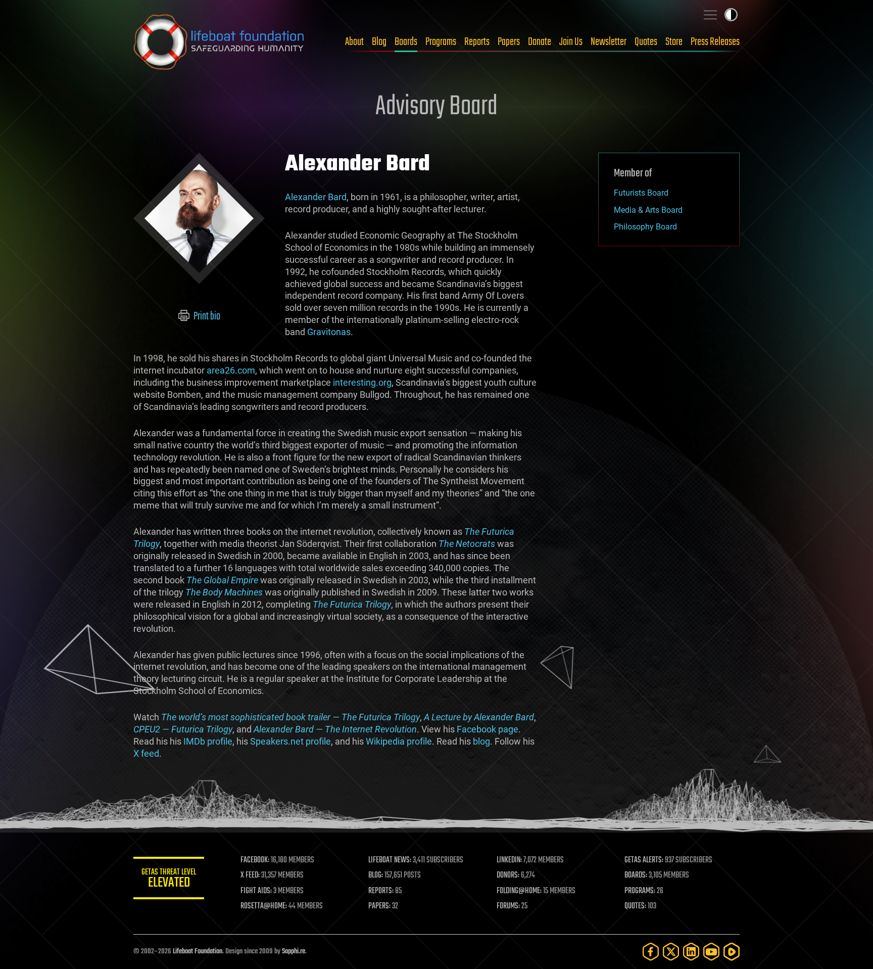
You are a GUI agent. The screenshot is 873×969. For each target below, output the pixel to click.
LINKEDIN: (509, 860)
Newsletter (608, 42)
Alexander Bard (316, 197)
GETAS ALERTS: (643, 860)
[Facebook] (651, 951)
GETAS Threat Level (168, 880)
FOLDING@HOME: (519, 891)
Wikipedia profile (399, 741)
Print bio (206, 316)
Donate (539, 42)
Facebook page (487, 729)
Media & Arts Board (648, 210)
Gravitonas (329, 332)
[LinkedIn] (691, 951)
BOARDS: (635, 875)
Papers (509, 42)
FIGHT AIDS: (256, 891)
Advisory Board (436, 107)
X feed (146, 753)
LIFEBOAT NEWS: (389, 860)
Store (674, 42)
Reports (477, 42)
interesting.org (362, 382)
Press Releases (715, 42)
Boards (406, 42)
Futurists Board (641, 193)
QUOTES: (635, 906)
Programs (440, 42)
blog (481, 741)
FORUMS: (508, 906)
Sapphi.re (293, 951)
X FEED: (250, 875)
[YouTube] (711, 951)
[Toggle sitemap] (710, 14)
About (354, 42)
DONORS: (508, 875)
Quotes (646, 42)
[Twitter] (671, 951)
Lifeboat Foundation (197, 951)
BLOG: (375, 875)
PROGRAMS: (639, 891)
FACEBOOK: (254, 860)
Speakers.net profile (290, 741)
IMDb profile (207, 741)
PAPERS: (379, 906)
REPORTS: (381, 891)
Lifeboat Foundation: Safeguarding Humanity (219, 42)
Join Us (571, 42)
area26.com (231, 370)
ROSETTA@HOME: (263, 906)
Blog (379, 42)
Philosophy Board (645, 227)
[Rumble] (731, 951)
